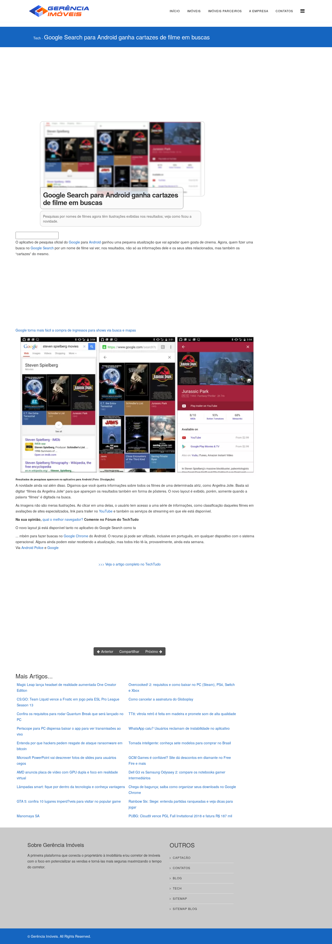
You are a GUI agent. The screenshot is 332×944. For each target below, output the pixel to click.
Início (175, 11)
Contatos (284, 11)
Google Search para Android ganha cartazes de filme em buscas (127, 37)
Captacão (182, 857)
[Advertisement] (140, 84)
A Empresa (258, 11)
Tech (37, 38)
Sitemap (180, 898)
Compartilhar (129, 651)
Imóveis (194, 11)
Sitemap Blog (185, 909)
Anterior (106, 651)
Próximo (152, 651)
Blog (177, 878)
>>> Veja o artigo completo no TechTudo (129, 564)
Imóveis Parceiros (225, 11)
